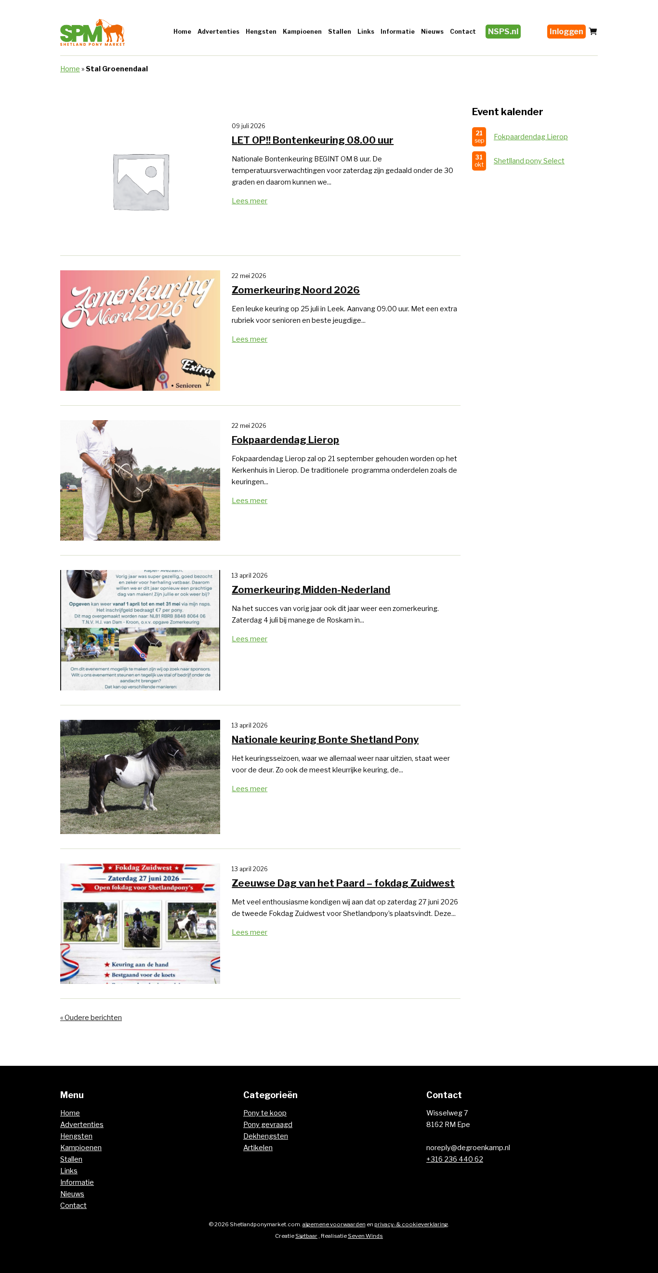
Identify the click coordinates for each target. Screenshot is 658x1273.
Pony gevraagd (267, 1124)
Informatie (398, 31)
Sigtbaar (306, 1236)
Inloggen (566, 31)
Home (182, 31)
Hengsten (261, 31)
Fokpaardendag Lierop (531, 137)
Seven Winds (365, 1236)
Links (365, 31)
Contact (463, 31)
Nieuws (432, 31)
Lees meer (249, 201)
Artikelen (258, 1147)
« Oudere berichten (91, 1017)
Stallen (339, 31)
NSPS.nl (503, 31)
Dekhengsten (265, 1136)
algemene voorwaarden (334, 1224)
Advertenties (218, 31)
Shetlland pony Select (529, 161)
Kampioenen (302, 31)
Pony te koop (265, 1113)
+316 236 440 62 (454, 1159)
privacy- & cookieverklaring (411, 1224)
